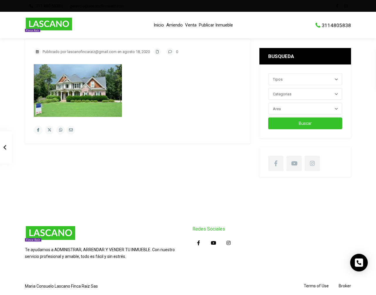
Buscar (305, 123)
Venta (191, 25)
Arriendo (174, 25)
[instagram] (347, 6)
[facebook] (339, 6)
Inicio (159, 25)
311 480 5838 (48, 6)
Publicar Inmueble (216, 25)
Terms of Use (316, 286)
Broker (345, 286)
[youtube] (294, 163)
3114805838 (336, 25)
